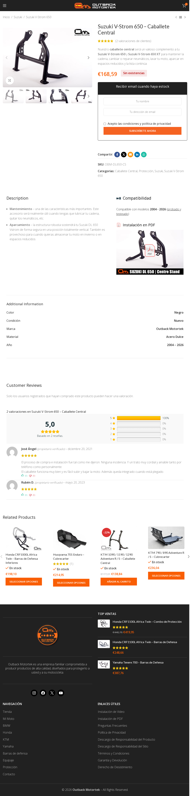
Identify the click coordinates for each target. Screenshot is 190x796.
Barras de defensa (15, 753)
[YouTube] (61, 693)
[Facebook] (43, 693)
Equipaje (8, 760)
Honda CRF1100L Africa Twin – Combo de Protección (147, 621)
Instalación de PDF (110, 719)
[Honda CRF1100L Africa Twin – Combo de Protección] (104, 627)
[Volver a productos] (180, 17)
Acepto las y (139, 124)
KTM (6, 739)
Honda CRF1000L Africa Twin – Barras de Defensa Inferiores (22, 559)
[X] (52, 693)
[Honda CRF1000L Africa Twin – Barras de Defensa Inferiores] (24, 539)
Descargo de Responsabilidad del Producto (126, 739)
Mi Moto (8, 719)
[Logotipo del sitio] (95, 5)
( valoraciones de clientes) (133, 41)
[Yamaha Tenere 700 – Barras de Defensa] (104, 667)
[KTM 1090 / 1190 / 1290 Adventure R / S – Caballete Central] (119, 539)
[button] (6, 57)
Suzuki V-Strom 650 (38, 17)
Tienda (7, 712)
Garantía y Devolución (112, 760)
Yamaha (8, 746)
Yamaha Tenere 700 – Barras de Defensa (138, 662)
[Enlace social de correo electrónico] (130, 154)
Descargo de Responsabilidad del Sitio (123, 746)
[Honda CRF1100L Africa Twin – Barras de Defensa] (104, 647)
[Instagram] (34, 693)
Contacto (9, 774)
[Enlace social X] (124, 154)
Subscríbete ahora (142, 131)
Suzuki (18, 17)
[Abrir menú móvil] (4, 5)
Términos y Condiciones (113, 753)
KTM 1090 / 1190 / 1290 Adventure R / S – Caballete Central (118, 559)
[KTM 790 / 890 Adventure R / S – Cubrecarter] (166, 538)
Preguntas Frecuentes (112, 726)
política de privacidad (156, 124)
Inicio (6, 17)
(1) (71, 563)
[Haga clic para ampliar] (10, 80)
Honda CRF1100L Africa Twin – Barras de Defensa (145, 642)
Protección (146, 171)
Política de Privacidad (112, 732)
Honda (7, 732)
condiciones (131, 124)
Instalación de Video (111, 712)
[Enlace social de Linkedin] (137, 154)
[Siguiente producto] (185, 17)
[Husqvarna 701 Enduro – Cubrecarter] (71, 539)
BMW (6, 726)
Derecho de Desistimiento (115, 767)
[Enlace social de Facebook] (117, 154)
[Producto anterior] (176, 17)
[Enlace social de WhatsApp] (144, 154)
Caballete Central (126, 171)
